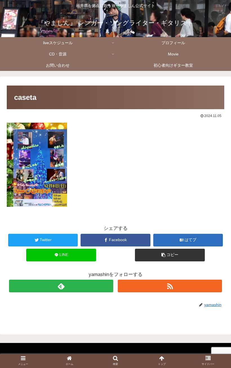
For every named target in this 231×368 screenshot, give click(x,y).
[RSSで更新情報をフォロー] (170, 286)
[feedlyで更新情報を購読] (61, 286)
